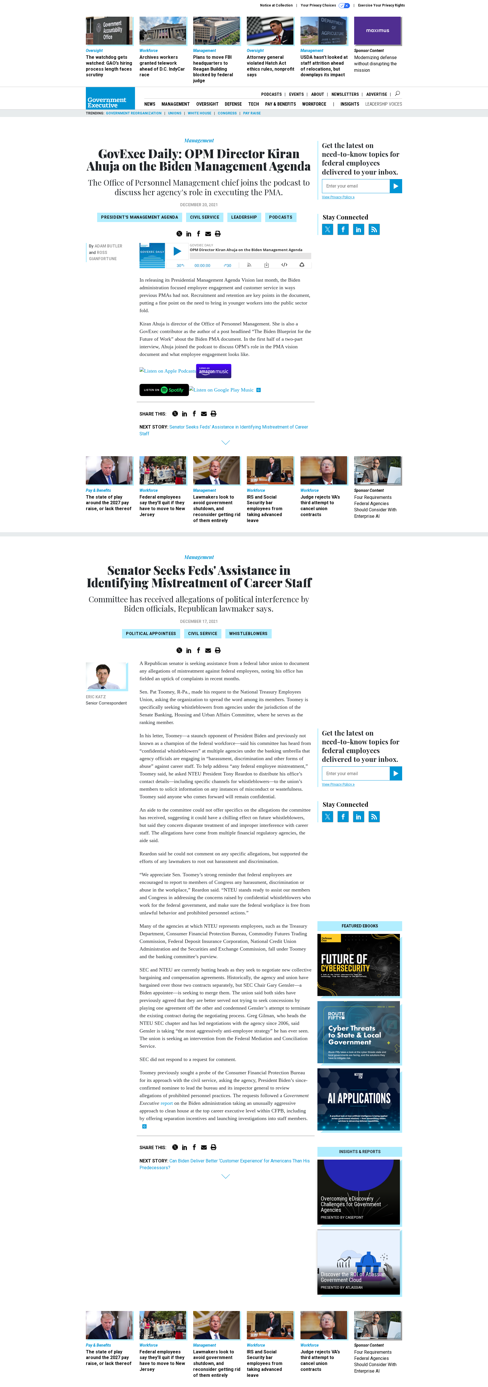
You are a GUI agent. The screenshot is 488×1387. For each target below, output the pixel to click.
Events (296, 94)
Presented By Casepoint (342, 1217)
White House (199, 113)
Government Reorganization (134, 113)
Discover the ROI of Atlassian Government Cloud (353, 1277)
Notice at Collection (276, 5)
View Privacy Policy (337, 197)
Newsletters (345, 94)
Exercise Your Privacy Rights (381, 5)
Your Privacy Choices (319, 5)
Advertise (376, 94)
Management (176, 104)
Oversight (207, 104)
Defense (233, 104)
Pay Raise (252, 113)
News (149, 104)
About (317, 94)
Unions (174, 113)
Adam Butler (108, 246)
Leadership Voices (383, 104)
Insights (350, 104)
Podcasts (271, 94)
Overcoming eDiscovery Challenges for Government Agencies (351, 1204)
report (167, 1103)
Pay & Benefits (280, 104)
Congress (227, 113)
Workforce (314, 104)
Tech (253, 104)
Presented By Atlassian (342, 1288)
